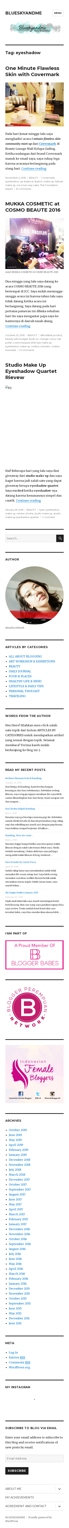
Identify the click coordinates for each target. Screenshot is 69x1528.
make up (49, 181)
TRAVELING (17, 696)
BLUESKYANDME (23, 13)
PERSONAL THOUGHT (24, 691)
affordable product (51, 335)
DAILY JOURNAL (20, 671)
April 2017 (16, 1209)
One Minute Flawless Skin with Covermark (32, 71)
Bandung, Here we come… (19, 835)
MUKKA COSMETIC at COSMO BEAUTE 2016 (33, 207)
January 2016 (18, 1283)
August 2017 (17, 1194)
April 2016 (16, 1269)
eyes (42, 509)
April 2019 (16, 1145)
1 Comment (48, 517)
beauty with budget (16, 338)
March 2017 (17, 1214)
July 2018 (15, 1169)
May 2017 (15, 1204)
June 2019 (15, 1135)
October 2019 (18, 1130)
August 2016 (17, 1249)
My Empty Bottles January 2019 (21, 892)
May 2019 (15, 1140)
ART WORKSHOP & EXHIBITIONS (32, 661)
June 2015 (15, 1308)
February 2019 (18, 1150)
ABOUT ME (13, 1488)
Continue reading (33, 168)
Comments (19, 1362)
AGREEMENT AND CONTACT (26, 1506)
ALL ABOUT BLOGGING (25, 656)
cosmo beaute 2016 (24, 342)
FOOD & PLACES (20, 676)
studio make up (43, 513)
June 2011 (15, 1323)
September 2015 (20, 1303)
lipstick (38, 181)
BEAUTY (33, 177)
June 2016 (15, 1259)
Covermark (48, 177)
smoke (29, 513)
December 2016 (19, 1229)
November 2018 (19, 1164)
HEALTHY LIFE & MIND (25, 681)
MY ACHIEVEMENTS (19, 1497)
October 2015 (18, 1298)
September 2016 (20, 1244)
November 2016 (19, 1234)
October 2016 (18, 1239)
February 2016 (18, 1278)
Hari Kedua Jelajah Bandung (20, 808)
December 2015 (19, 1288)
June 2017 (15, 1199)
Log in (13, 1352)
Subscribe (17, 1470)
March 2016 (17, 1273)
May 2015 (15, 1313)
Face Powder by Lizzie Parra (20, 862)
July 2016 (15, 1254)
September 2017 (20, 1189)
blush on (34, 338)
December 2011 (19, 1318)
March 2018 (17, 1174)
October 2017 (18, 1184)
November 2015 (19, 1293)
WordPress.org (19, 1367)
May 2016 (15, 1264)
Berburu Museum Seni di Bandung (23, 778)
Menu (58, 13)
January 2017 (18, 1224)
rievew (20, 513)
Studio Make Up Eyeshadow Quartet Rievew (31, 371)
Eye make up (44, 342)
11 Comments (26, 350)
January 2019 (18, 1155)
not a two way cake (28, 185)
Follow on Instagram (37, 1405)
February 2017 (18, 1219)
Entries (17, 1357)
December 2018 (19, 1159)
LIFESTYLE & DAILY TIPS (26, 686)
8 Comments (23, 188)
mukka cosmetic (40, 346)
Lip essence (26, 181)
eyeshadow (12, 181)
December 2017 (19, 1179)
